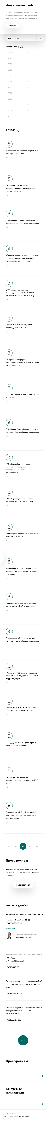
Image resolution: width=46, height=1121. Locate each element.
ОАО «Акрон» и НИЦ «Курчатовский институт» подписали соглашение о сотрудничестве (23, 816)
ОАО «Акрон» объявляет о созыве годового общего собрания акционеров (23, 642)
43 (30, 846)
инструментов (31, 15)
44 (37, 846)
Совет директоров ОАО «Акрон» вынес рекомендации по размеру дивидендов (23, 224)
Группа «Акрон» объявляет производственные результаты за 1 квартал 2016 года (23, 189)
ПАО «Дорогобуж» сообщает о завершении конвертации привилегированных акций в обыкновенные (23, 467)
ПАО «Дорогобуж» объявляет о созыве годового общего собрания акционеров (23, 433)
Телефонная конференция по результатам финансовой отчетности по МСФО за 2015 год (23, 363)
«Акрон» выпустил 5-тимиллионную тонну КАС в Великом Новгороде (23, 711)
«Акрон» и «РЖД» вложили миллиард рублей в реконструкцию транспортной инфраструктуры (23, 676)
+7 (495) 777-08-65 (14, 923)
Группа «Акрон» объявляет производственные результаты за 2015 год (23, 781)
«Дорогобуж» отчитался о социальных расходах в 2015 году (23, 154)
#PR (7, 157)
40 (9, 846)
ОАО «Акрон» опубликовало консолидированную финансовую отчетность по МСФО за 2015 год (23, 293)
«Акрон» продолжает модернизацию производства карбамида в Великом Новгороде (23, 572)
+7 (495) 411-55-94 (22, 920)
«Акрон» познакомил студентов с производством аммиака (23, 328)
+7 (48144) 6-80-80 (14, 994)
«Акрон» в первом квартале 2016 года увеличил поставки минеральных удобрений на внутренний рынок (23, 259)
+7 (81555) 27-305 (13, 1020)
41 (16, 846)
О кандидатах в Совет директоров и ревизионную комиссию (23, 746)
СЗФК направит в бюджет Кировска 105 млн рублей (23, 398)
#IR (7, 195)
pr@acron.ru (11, 928)
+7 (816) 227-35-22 (14, 967)
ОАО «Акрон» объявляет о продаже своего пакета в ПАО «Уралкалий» (23, 607)
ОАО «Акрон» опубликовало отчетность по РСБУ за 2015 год (23, 537)
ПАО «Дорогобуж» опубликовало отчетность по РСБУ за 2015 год (23, 502)
